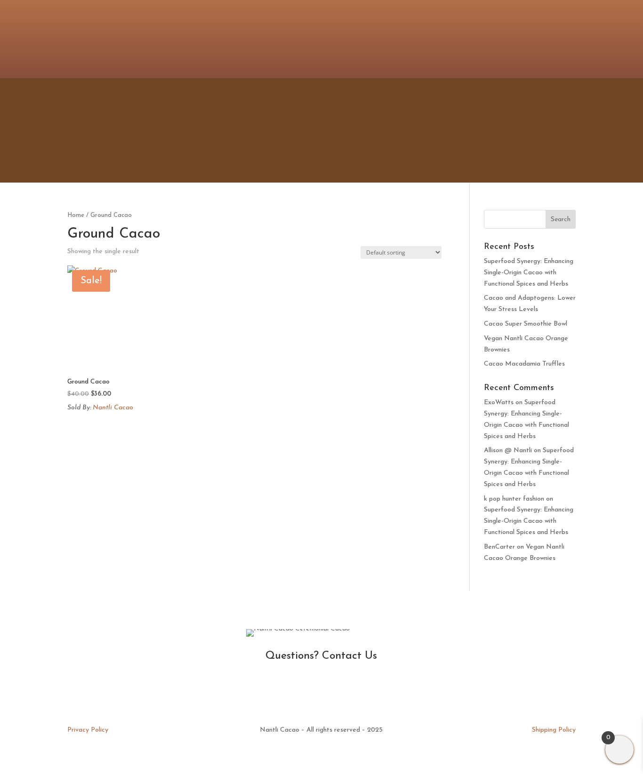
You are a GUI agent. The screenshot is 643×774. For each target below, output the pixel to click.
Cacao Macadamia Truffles (524, 363)
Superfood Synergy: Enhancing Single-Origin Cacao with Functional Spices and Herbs (528, 272)
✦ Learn (445, 130)
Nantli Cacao (113, 407)
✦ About (333, 130)
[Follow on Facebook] (530, 37)
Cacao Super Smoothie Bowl (525, 323)
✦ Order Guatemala (526, 130)
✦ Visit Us (389, 130)
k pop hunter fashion (514, 499)
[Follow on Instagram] (511, 37)
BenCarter (499, 547)
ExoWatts (499, 402)
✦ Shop (282, 130)
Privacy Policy (87, 730)
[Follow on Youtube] (549, 37)
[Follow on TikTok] (568, 37)
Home (75, 215)
